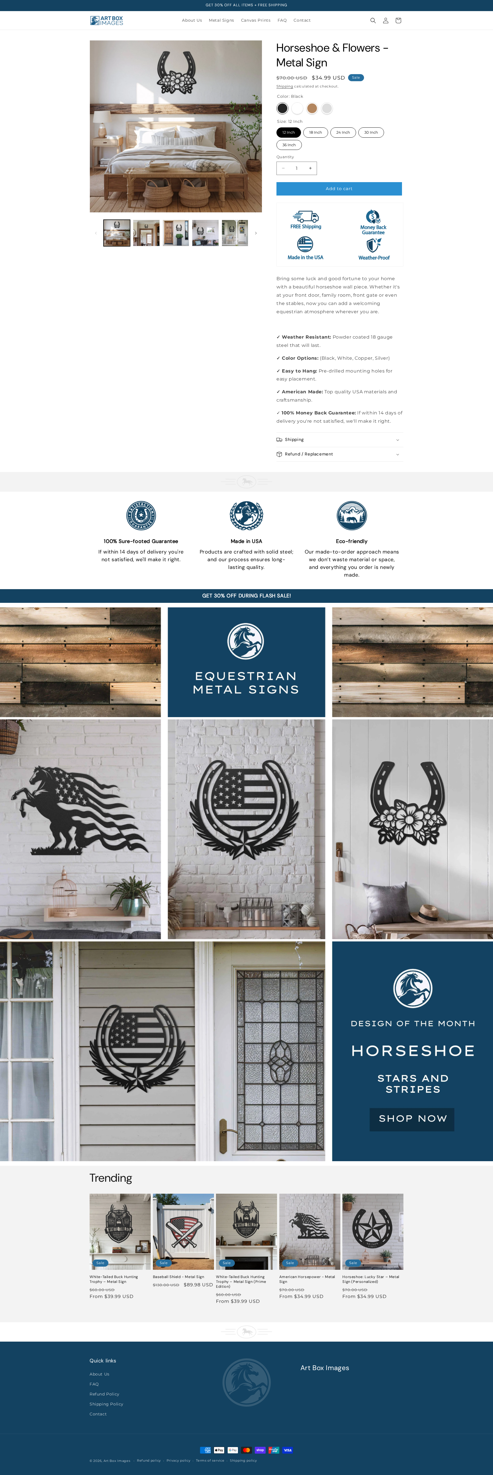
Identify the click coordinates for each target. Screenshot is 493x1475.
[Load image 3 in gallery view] (176, 233)
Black (282, 108)
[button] (373, 20)
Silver (327, 108)
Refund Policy (105, 1394)
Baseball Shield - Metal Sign (178, 1277)
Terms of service (210, 1460)
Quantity (285, 156)
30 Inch (371, 131)
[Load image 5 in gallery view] (235, 233)
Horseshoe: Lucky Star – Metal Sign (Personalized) (370, 1279)
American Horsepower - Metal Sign (307, 1279)
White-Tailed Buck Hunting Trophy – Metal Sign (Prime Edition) (241, 1282)
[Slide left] (96, 233)
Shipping (284, 86)
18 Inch (316, 131)
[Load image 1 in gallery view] (117, 233)
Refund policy (149, 1460)
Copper (312, 108)
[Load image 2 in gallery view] (146, 233)
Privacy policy (179, 1460)
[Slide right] (256, 233)
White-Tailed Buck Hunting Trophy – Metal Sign (114, 1279)
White (297, 108)
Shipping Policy (107, 1404)
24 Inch (343, 131)
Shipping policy (243, 1460)
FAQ (94, 1384)
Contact (98, 1414)
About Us (100, 1374)
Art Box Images (117, 1461)
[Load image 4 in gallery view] (205, 233)
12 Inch (289, 131)
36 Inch (289, 143)
